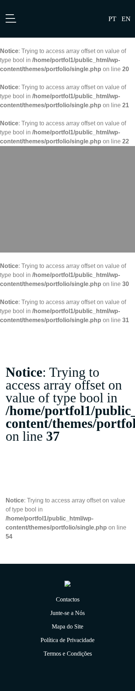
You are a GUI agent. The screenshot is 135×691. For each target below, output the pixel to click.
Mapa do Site (67, 626)
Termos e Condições (68, 653)
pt (112, 19)
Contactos (68, 599)
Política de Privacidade (67, 640)
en (126, 19)
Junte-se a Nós (67, 613)
